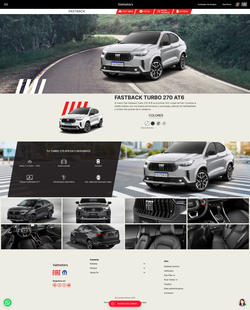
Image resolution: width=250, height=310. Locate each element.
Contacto (168, 293)
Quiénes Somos (171, 266)
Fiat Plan (168, 275)
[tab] (147, 123)
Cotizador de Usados (207, 4)
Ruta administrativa (173, 288)
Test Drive (226, 4)
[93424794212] (64, 285)
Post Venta (169, 279)
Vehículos (168, 271)
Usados (167, 284)
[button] (7, 302)
